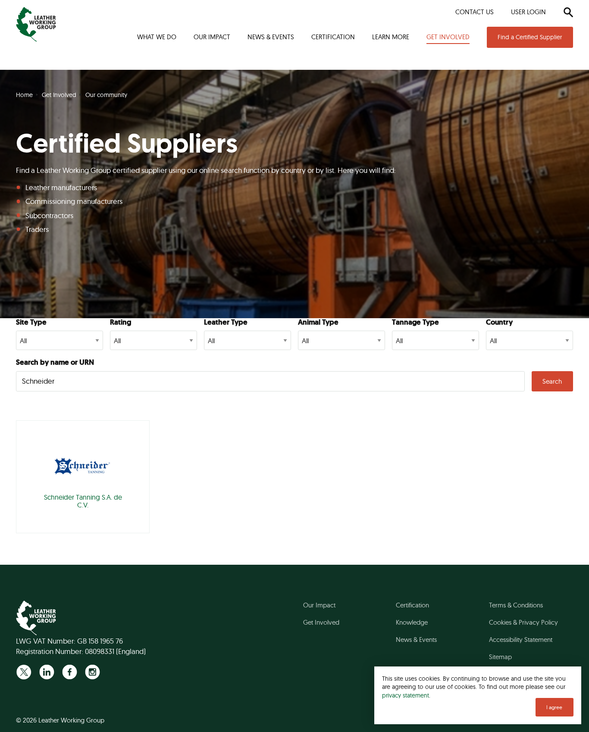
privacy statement (405, 695)
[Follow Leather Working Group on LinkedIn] (47, 672)
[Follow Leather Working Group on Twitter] (24, 672)
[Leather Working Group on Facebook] (70, 672)
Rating (120, 322)
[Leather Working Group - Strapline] (36, 24)
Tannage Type (415, 322)
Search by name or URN (55, 362)
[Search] (568, 12)
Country (499, 322)
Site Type (31, 322)
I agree (554, 707)
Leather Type (226, 322)
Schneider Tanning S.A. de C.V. (83, 501)
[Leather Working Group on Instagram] (92, 672)
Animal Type (318, 322)
